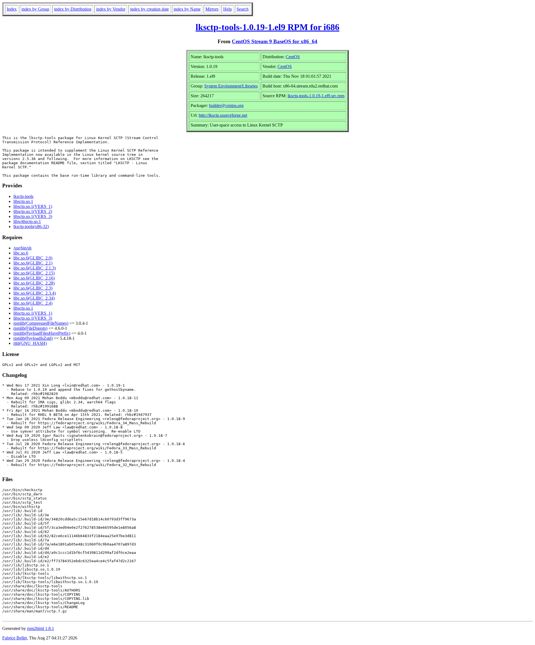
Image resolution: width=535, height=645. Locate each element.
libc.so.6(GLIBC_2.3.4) (34, 293)
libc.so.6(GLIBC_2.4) (32, 303)
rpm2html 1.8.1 (40, 628)
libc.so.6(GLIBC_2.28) (34, 283)
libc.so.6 (20, 253)
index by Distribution (72, 9)
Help (227, 9)
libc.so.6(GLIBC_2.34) (34, 298)
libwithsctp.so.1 (27, 221)
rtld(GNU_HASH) (30, 343)
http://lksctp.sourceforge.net (223, 115)
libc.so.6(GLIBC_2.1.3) (34, 268)
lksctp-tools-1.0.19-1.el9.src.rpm (316, 95)
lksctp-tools (23, 196)
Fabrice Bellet (14, 638)
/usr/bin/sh (22, 248)
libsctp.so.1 (23, 201)
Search (243, 9)
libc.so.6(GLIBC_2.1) (32, 263)
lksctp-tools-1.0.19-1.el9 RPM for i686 (267, 27)
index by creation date (149, 9)
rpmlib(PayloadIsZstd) (33, 338)
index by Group (35, 9)
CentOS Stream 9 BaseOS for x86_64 (274, 41)
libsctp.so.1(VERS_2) (32, 211)
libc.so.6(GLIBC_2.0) (32, 258)
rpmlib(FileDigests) (30, 328)
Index (12, 9)
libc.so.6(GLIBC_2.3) (32, 288)
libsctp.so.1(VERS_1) (32, 206)
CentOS (293, 56)
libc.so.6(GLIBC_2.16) (34, 278)
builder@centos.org (226, 105)
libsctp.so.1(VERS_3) (32, 216)
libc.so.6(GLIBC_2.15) (34, 273)
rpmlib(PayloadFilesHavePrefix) (41, 333)
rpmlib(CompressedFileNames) (40, 323)
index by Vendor (110, 9)
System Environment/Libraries (231, 86)
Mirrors (211, 9)
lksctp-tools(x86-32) (31, 226)
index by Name (187, 9)
